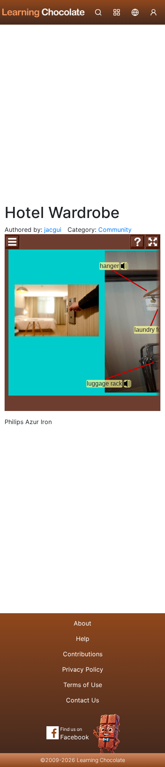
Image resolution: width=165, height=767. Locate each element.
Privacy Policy (82, 669)
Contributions (82, 654)
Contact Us (82, 700)
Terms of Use (82, 685)
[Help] (137, 242)
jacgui (52, 229)
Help (82, 638)
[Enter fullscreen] (152, 242)
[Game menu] (12, 242)
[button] (127, 384)
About (82, 623)
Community (115, 229)
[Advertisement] (82, 111)
